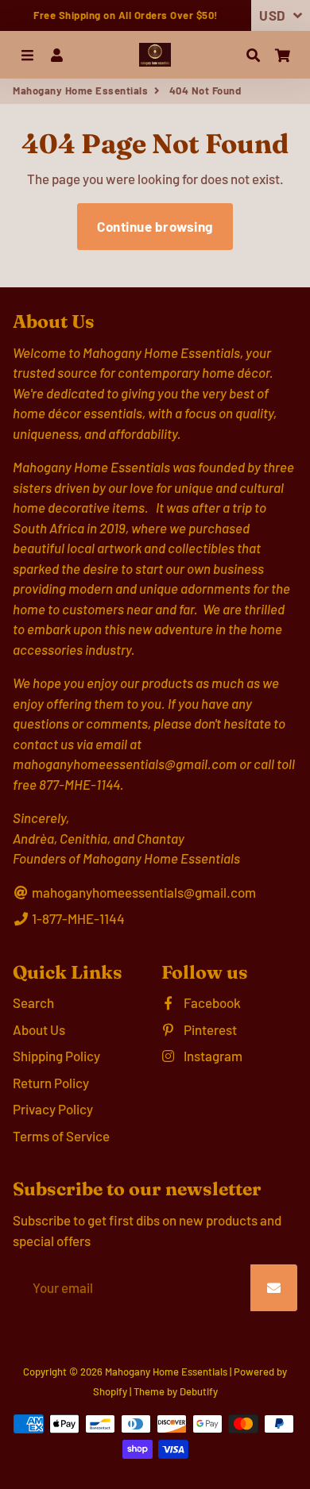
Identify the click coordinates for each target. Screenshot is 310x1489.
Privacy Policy (53, 1109)
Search (33, 1002)
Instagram (211, 1056)
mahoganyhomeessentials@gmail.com (142, 892)
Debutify (199, 1391)
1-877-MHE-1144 (77, 918)
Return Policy (51, 1083)
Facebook (211, 1002)
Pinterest (209, 1029)
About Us (39, 1029)
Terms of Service (61, 1136)
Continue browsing (155, 226)
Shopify (110, 1391)
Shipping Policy (56, 1056)
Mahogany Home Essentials (80, 90)
